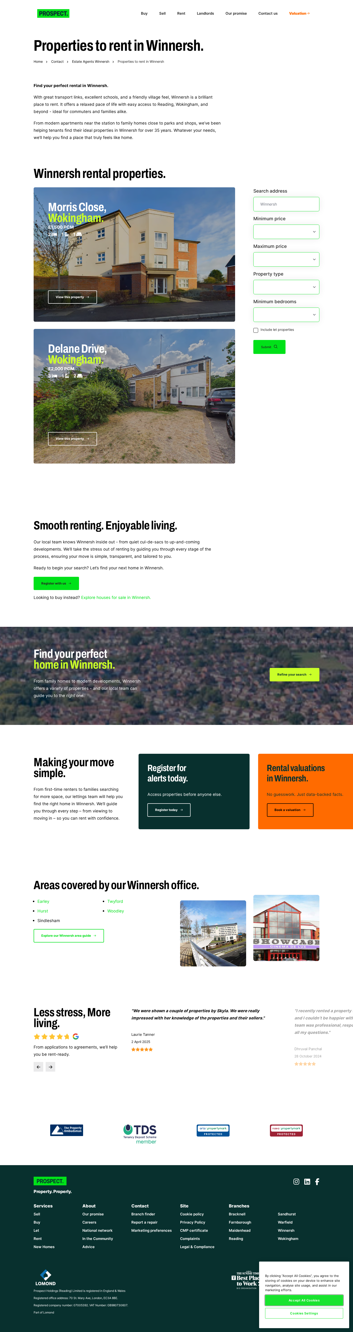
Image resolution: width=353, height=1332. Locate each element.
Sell (162, 13)
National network (97, 1230)
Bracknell (237, 1214)
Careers (89, 1222)
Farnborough (240, 1222)
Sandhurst (287, 1214)
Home (38, 61)
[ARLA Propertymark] (213, 1130)
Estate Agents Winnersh (90, 61)
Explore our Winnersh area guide (66, 935)
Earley (43, 901)
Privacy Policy (192, 1222)
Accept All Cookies (304, 1300)
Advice (88, 1246)
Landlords (205, 13)
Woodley (115, 911)
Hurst (42, 911)
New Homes (44, 1246)
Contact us (268, 13)
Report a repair (144, 1222)
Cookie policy (192, 1214)
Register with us (54, 583)
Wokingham (288, 1238)
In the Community (97, 1238)
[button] (38, 1067)
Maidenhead (239, 1230)
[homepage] (57, 13)
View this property (70, 297)
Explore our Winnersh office (296, 810)
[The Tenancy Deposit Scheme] (140, 1134)
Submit (266, 347)
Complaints (190, 1238)
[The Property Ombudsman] (66, 1130)
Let (36, 1230)
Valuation (297, 13)
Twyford (115, 901)
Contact (57, 61)
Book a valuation (168, 810)
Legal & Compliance (197, 1246)
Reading (236, 1238)
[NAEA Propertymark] (286, 1130)
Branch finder (143, 1214)
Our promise (236, 13)
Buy (144, 13)
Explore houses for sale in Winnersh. (116, 597)
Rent (181, 13)
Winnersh (286, 1230)
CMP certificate (194, 1230)
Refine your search (292, 674)
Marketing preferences (151, 1230)
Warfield (285, 1222)
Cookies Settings (304, 1313)
